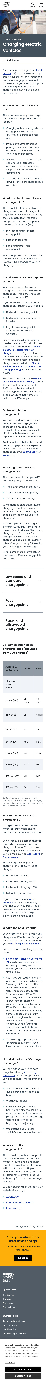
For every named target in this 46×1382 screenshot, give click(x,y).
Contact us (8, 1295)
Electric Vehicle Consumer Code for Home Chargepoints (22, 366)
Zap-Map (32, 853)
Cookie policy (9, 1329)
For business (9, 1307)
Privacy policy (10, 1325)
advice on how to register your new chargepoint (22, 350)
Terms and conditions (14, 1321)
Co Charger (28, 451)
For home (8, 1303)
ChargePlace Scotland (18, 1202)
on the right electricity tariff (25, 943)
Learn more (10, 1362)
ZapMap (7, 455)
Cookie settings (23, 1376)
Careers (7, 1299)
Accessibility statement (15, 1333)
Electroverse (10, 857)
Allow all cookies (23, 1369)
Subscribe (23, 1257)
